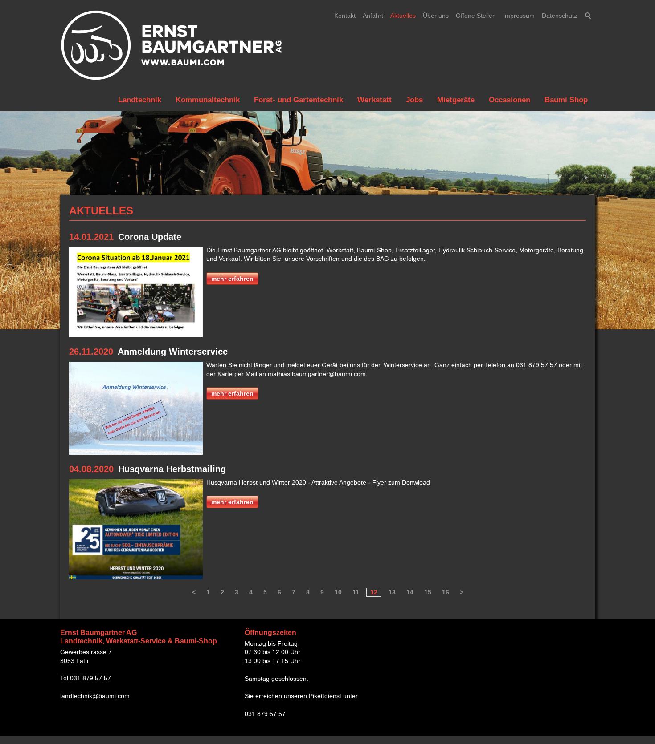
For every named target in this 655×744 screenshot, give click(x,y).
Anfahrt (373, 15)
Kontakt (345, 15)
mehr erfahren (232, 278)
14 (409, 592)
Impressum (519, 15)
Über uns (436, 15)
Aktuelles (403, 15)
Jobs (414, 100)
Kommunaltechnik (208, 100)
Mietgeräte (456, 100)
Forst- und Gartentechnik (298, 100)
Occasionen (509, 100)
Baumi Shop (566, 100)
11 (355, 592)
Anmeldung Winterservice (173, 351)
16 (445, 592)
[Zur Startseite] (171, 45)
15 (427, 592)
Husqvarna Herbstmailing (172, 469)
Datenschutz (559, 15)
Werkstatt (374, 100)
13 (392, 592)
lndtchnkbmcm (95, 696)
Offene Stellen (476, 15)
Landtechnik (139, 100)
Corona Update (149, 237)
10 (338, 592)
